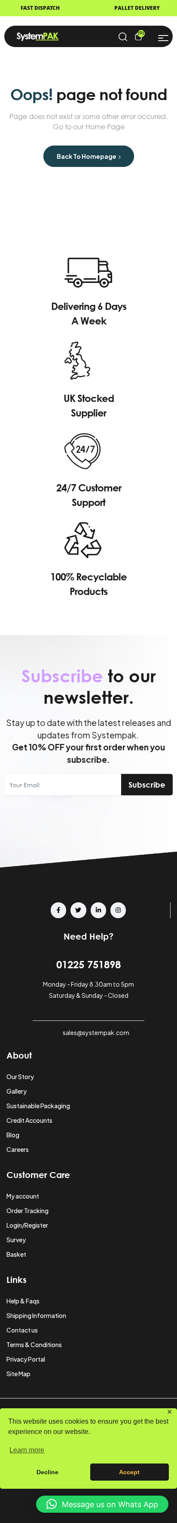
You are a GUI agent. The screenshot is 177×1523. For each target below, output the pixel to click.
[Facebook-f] (58, 910)
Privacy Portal (25, 1359)
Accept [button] (129, 1472)
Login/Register (27, 1225)
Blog (12, 1135)
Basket (16, 1254)
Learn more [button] (26, 1450)
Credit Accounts (29, 1120)
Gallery (16, 1091)
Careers (17, 1149)
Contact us (22, 1330)
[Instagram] (118, 910)
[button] (102, 1504)
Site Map (18, 1373)
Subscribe (146, 784)
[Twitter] (78, 910)
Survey (16, 1239)
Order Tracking (27, 1210)
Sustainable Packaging (38, 1106)
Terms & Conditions (34, 1344)
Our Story (20, 1076)
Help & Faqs (23, 1301)
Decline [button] (47, 1472)
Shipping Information (36, 1315)
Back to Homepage (87, 156)
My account (22, 1196)
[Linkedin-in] (98, 910)
